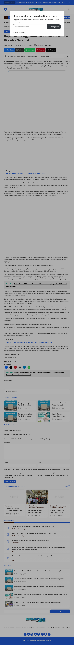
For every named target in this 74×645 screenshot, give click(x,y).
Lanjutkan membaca (19, 32)
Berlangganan (54, 27)
